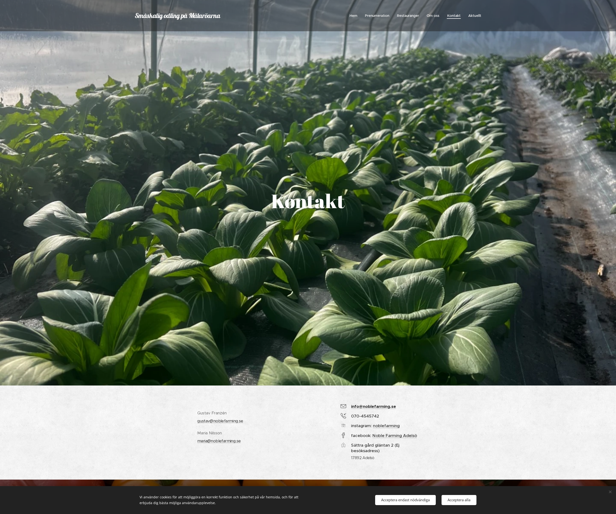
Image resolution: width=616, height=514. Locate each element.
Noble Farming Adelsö (394, 435)
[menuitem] (354, 16)
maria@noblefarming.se (219, 440)
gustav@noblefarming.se (220, 421)
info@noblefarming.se (373, 406)
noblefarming (386, 425)
